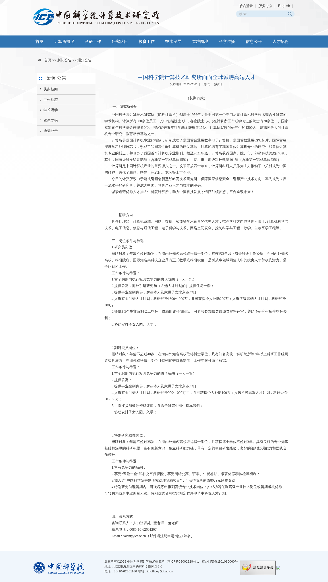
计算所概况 (64, 41)
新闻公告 (64, 60)
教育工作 (147, 41)
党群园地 (200, 41)
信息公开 (254, 41)
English (284, 6)
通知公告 (84, 60)
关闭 (217, 84)
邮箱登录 (246, 6)
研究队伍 (120, 41)
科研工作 (93, 41)
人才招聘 (280, 41)
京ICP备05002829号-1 (183, 561)
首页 (39, 41)
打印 (206, 84)
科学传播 (227, 41)
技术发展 (173, 41)
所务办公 (265, 6)
